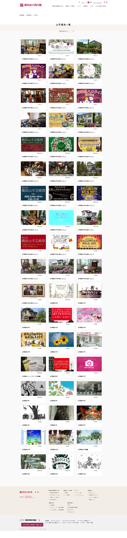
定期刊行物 (51, 503)
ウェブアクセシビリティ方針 (68, 520)
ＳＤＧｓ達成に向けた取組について (52, 522)
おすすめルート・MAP (55, 495)
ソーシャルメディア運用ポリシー (84, 520)
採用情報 (47, 520)
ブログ (91, 6)
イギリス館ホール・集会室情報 (57, 509)
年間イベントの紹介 (54, 497)
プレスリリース (70, 512)
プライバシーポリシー (55, 520)
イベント (79, 6)
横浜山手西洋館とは (54, 492)
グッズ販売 (67, 495)
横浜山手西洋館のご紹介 (57, 6)
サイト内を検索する (79, 2)
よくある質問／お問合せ (101, 6)
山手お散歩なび (53, 499)
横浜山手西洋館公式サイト (30, 5)
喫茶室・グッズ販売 (70, 6)
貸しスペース (92, 492)
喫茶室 (66, 492)
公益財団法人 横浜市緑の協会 (27, 520)
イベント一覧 (78, 492)
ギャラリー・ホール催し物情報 (57, 507)
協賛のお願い (70, 503)
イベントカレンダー (79, 495)
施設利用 (85, 6)
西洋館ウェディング (93, 495)
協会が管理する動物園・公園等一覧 (32, 524)
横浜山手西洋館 (26, 492)
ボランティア (70, 509)
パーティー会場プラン (94, 497)
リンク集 (82, 522)
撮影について (92, 499)
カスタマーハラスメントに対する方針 (70, 522)
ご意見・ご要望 (89, 522)
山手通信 (52, 505)
